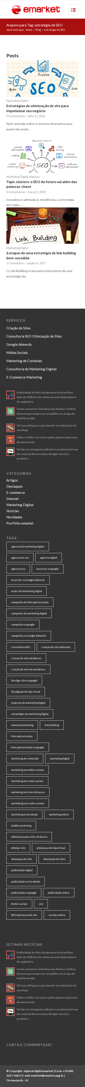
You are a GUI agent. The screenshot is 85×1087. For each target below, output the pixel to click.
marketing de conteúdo (25, 758)
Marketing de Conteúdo (24, 361)
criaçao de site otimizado (55, 647)
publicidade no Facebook (25, 881)
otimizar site (18, 847)
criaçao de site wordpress (26, 658)
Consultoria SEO (20, 647)
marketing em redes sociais (27, 780)
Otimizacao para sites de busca (29, 836)
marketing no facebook (24, 814)
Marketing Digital (17, 101)
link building (52, 725)
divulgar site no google (24, 680)
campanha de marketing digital (29, 613)
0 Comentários (15, 116)
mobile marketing (21, 825)
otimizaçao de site (21, 858)
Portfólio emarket (20, 523)
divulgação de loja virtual (25, 691)
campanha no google (23, 624)
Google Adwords (19, 344)
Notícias (34, 177)
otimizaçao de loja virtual (51, 847)
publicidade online (59, 892)
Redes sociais (19, 903)
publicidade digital (22, 870)
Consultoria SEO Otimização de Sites (34, 336)
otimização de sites (54, 858)
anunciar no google (47, 568)
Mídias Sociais (17, 353)
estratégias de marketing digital (30, 713)
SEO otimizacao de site (24, 914)
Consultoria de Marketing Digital (31, 369)
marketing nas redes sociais (27, 803)
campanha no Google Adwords (28, 635)
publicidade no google (23, 892)
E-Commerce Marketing (24, 377)
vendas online (57, 914)
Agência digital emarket (38, 1071)
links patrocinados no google (27, 747)
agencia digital (48, 557)
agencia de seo (20, 557)
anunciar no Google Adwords (28, 579)
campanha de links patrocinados (30, 602)
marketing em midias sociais (27, 769)
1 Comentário (15, 263)
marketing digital (60, 758)
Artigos (12, 480)
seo (41, 903)
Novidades (14, 517)
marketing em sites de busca (28, 792)
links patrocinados (22, 736)
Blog (38, 29)
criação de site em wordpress (28, 669)
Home (29, 29)
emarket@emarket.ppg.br (47, 1075)
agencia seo (18, 568)
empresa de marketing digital (28, 702)
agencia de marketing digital (27, 546)
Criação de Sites (18, 328)
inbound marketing (22, 725)
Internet (12, 499)
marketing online (59, 814)
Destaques (14, 486)
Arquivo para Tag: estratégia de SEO (34, 25)
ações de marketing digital (26, 591)
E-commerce (15, 492)
